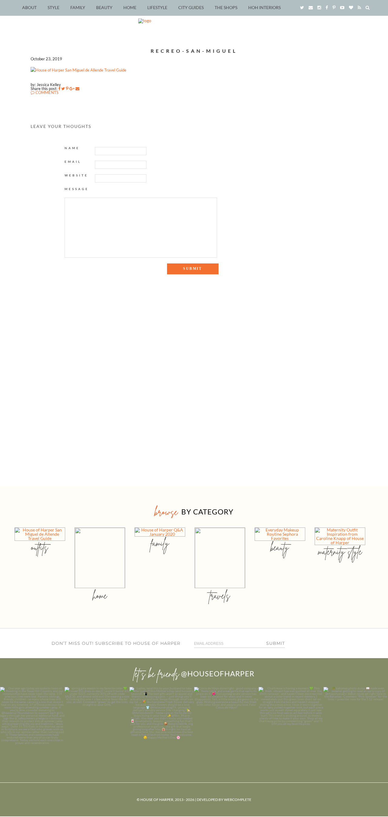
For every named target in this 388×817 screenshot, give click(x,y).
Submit (275, 643)
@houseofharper (217, 673)
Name (72, 148)
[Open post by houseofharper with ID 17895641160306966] (355, 719)
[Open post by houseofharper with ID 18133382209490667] (161, 719)
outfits (39, 547)
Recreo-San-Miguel (194, 51)
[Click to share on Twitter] (63, 88)
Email (73, 161)
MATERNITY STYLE (340, 551)
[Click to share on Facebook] (59, 88)
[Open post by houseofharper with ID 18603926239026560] (32, 719)
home (100, 595)
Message (77, 189)
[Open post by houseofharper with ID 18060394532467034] (97, 719)
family (160, 543)
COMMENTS (47, 92)
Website (76, 175)
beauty (280, 547)
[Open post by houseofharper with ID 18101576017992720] (291, 719)
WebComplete (237, 799)
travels (219, 595)
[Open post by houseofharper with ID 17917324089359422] (226, 719)
